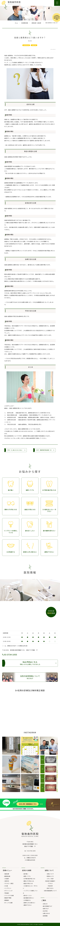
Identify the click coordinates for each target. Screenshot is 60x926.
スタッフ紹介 (50, 878)
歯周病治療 (26, 45)
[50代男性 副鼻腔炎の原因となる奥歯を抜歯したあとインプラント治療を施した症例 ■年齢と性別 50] (49, 783)
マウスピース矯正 (9, 883)
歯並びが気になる (28, 883)
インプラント (7, 888)
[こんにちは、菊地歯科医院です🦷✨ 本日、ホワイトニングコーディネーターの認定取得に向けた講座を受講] (11, 746)
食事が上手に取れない (29, 902)
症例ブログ (46, 908)
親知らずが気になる (29, 881)
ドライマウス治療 (9, 895)
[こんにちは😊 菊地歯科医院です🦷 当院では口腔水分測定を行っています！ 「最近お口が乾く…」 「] (11, 783)
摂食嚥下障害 (7, 898)
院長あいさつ (50, 876)
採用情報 (45, 916)
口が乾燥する (27, 900)
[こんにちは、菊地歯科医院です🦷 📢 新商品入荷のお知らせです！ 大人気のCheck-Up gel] (11, 764)
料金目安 (50, 886)
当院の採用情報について (30, 677)
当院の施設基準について (50, 890)
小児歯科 (6, 878)
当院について (50, 874)
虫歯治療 (34, 45)
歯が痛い (26, 874)
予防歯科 (6, 893)
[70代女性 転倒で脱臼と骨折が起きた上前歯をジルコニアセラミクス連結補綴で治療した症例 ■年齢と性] (49, 764)
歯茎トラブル (27, 876)
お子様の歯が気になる (29, 878)
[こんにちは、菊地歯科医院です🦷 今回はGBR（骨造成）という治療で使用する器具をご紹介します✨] (30, 764)
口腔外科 (6, 881)
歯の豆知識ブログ (47, 906)
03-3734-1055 (10, 654)
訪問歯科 (6, 900)
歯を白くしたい (28, 895)
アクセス (50, 883)
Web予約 (45, 911)
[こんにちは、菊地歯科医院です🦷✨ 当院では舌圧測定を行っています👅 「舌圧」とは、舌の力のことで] (30, 783)
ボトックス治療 (8, 902)
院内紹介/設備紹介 (50, 881)
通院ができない (28, 905)
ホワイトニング (8, 890)
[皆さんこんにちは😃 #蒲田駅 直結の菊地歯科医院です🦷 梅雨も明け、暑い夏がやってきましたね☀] (30, 746)
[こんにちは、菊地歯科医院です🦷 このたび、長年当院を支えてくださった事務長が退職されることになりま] (49, 746)
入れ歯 (6, 886)
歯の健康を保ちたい (29, 898)
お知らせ (45, 904)
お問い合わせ (46, 913)
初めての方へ (50, 888)
